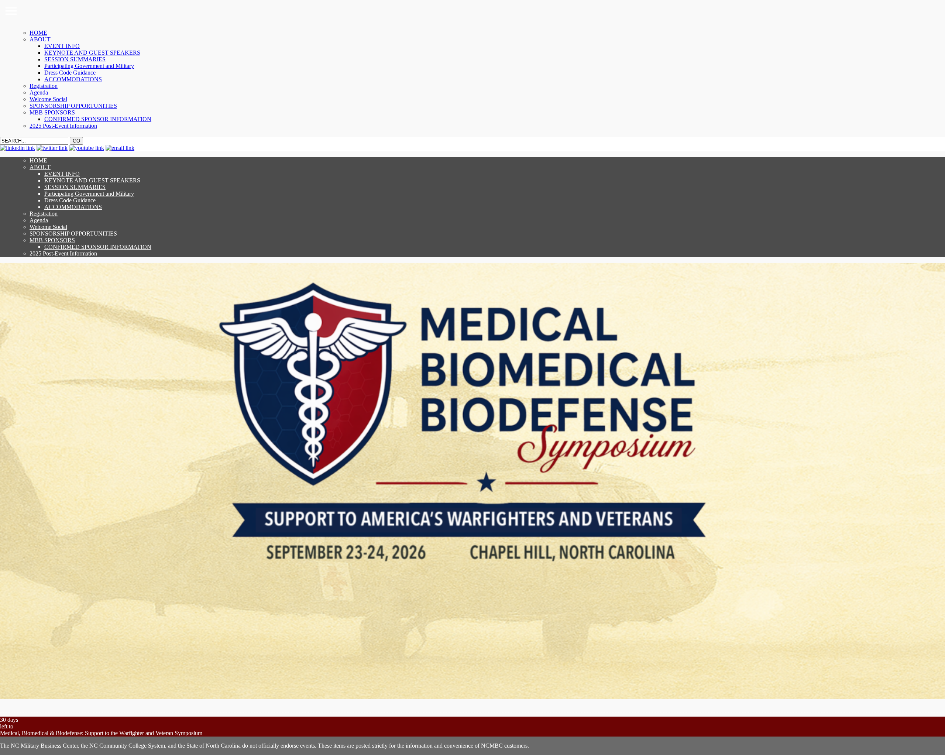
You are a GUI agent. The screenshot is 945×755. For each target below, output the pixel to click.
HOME (38, 33)
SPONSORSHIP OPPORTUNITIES (73, 106)
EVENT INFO (62, 46)
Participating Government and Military (89, 66)
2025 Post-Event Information (63, 126)
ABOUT (40, 39)
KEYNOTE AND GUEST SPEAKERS (92, 52)
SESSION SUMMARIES (75, 59)
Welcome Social (48, 99)
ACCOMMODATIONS (73, 79)
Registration (44, 86)
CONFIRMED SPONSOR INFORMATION (97, 119)
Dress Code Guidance (70, 72)
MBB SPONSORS (52, 112)
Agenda (39, 92)
